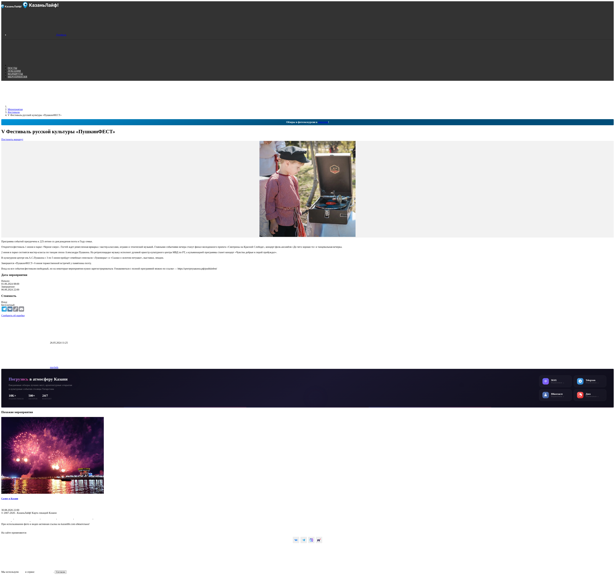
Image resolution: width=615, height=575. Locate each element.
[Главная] (32, 106)
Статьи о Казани (83, 518)
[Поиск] (32, 65)
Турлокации (100, 518)
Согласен (60, 572)
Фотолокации (48, 518)
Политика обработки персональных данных (25, 529)
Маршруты (7, 518)
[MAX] (311, 540)
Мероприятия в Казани (27, 518)
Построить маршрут (12, 139)
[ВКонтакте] (296, 540)
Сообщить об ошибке (13, 315)
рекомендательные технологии (44, 532)
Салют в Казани (9, 498)
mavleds (54, 367)
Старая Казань (65, 518)
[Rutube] (319, 540)
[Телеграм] (303, 540)
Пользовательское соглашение (17, 527)
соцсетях (323, 122)
